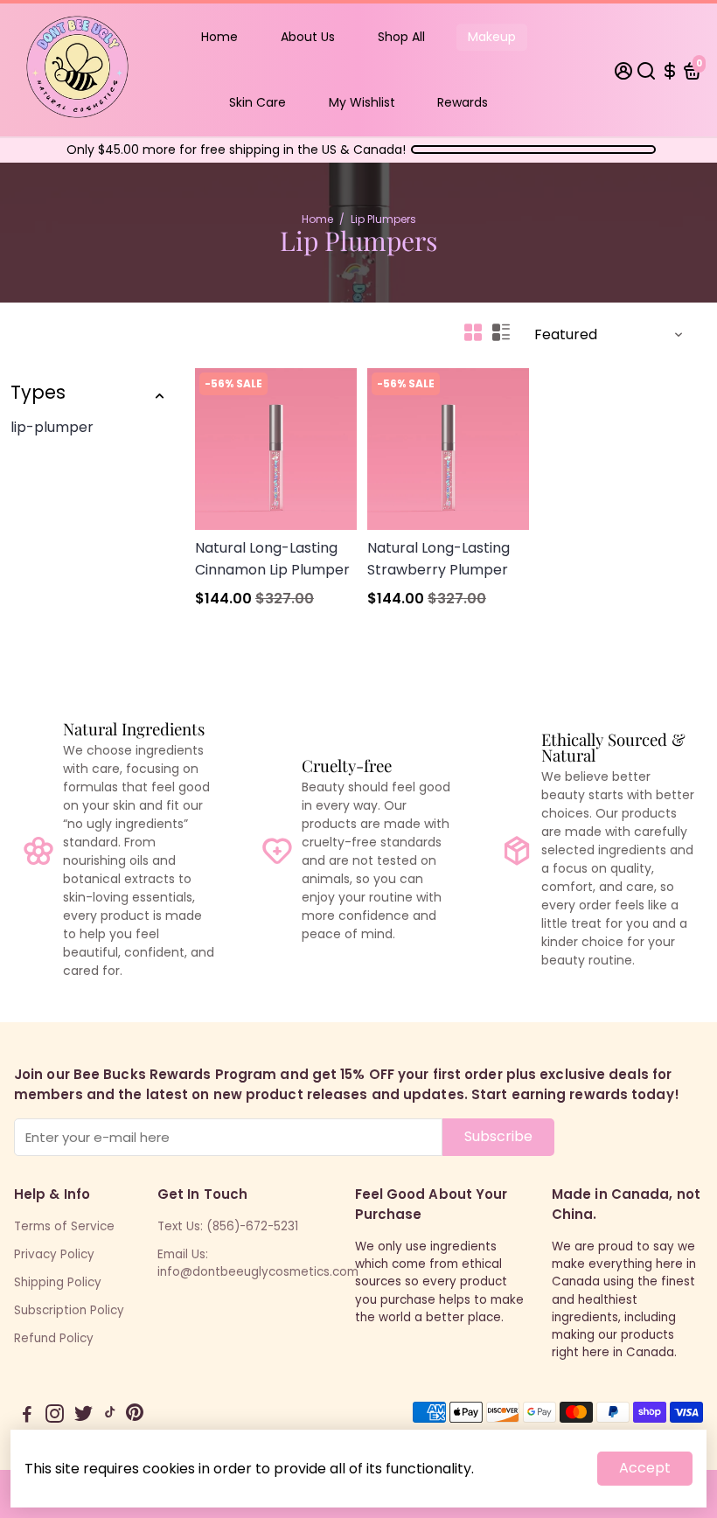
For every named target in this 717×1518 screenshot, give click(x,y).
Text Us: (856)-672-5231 (227, 1226)
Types (38, 392)
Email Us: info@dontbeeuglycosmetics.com (257, 1263)
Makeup (492, 36)
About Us (308, 36)
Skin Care (257, 102)
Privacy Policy (54, 1254)
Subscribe (498, 1136)
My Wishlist (362, 102)
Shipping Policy (57, 1282)
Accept (645, 1468)
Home (219, 36)
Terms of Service (64, 1226)
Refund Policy (54, 1338)
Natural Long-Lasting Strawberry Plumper (438, 559)
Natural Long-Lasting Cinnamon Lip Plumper (272, 559)
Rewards (462, 102)
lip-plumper (52, 427)
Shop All (401, 36)
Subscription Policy (69, 1310)
